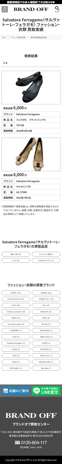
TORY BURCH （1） (16, 368)
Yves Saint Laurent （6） (16, 324)
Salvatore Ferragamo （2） (16, 343)
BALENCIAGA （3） (46, 330)
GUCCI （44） (16, 305)
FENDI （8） (46, 318)
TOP (3, 37)
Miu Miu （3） (46, 324)
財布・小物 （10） (16, 254)
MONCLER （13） (46, 311)
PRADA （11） (16, 318)
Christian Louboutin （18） (16, 311)
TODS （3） (15, 337)
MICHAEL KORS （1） (46, 362)
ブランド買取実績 (18, 37)
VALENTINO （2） (46, 349)
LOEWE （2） (46, 343)
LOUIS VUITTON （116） (15, 299)
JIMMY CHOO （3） (46, 337)
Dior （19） (46, 305)
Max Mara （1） (46, 368)
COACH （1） (16, 362)
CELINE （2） (16, 349)
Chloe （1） (15, 355)
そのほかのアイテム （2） (46, 260)
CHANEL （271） (16, 293)
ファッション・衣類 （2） (46, 254)
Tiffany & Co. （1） (46, 355)
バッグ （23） (16, 260)
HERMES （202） (46, 293)
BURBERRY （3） (15, 330)
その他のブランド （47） (46, 299)
